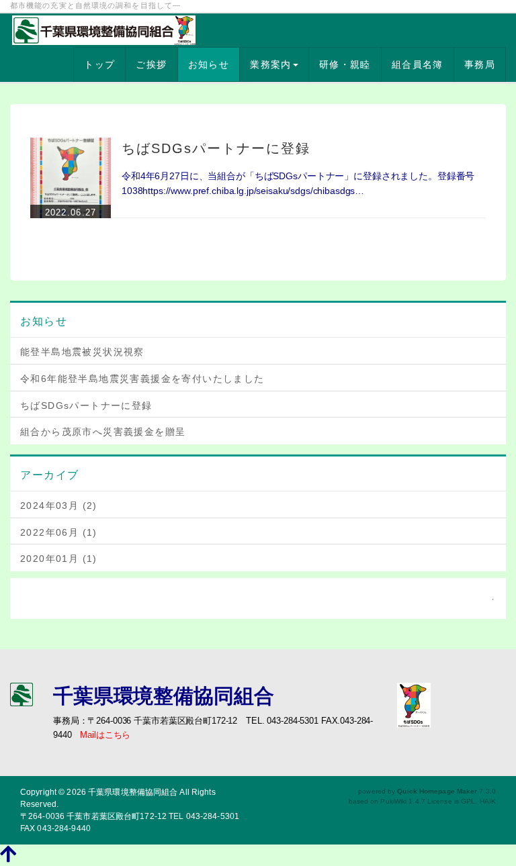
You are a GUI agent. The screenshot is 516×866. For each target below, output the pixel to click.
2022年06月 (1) (58, 532)
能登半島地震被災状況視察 (82, 351)
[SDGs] (414, 705)
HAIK (488, 801)
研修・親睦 (345, 64)
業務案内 (271, 64)
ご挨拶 (151, 64)
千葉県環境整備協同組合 (132, 792)
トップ (99, 64)
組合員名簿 (417, 64)
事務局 (479, 64)
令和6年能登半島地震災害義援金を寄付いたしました (142, 378)
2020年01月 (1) (58, 558)
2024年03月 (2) (58, 505)
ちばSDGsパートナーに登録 (216, 148)
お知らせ (209, 64)
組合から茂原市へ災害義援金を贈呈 (102, 431)
